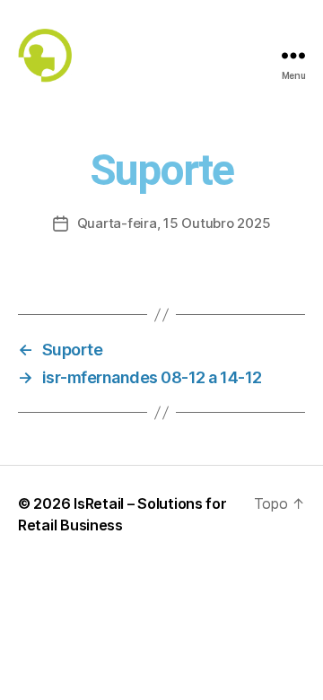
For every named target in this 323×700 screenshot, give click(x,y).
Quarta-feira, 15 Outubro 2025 (174, 223)
